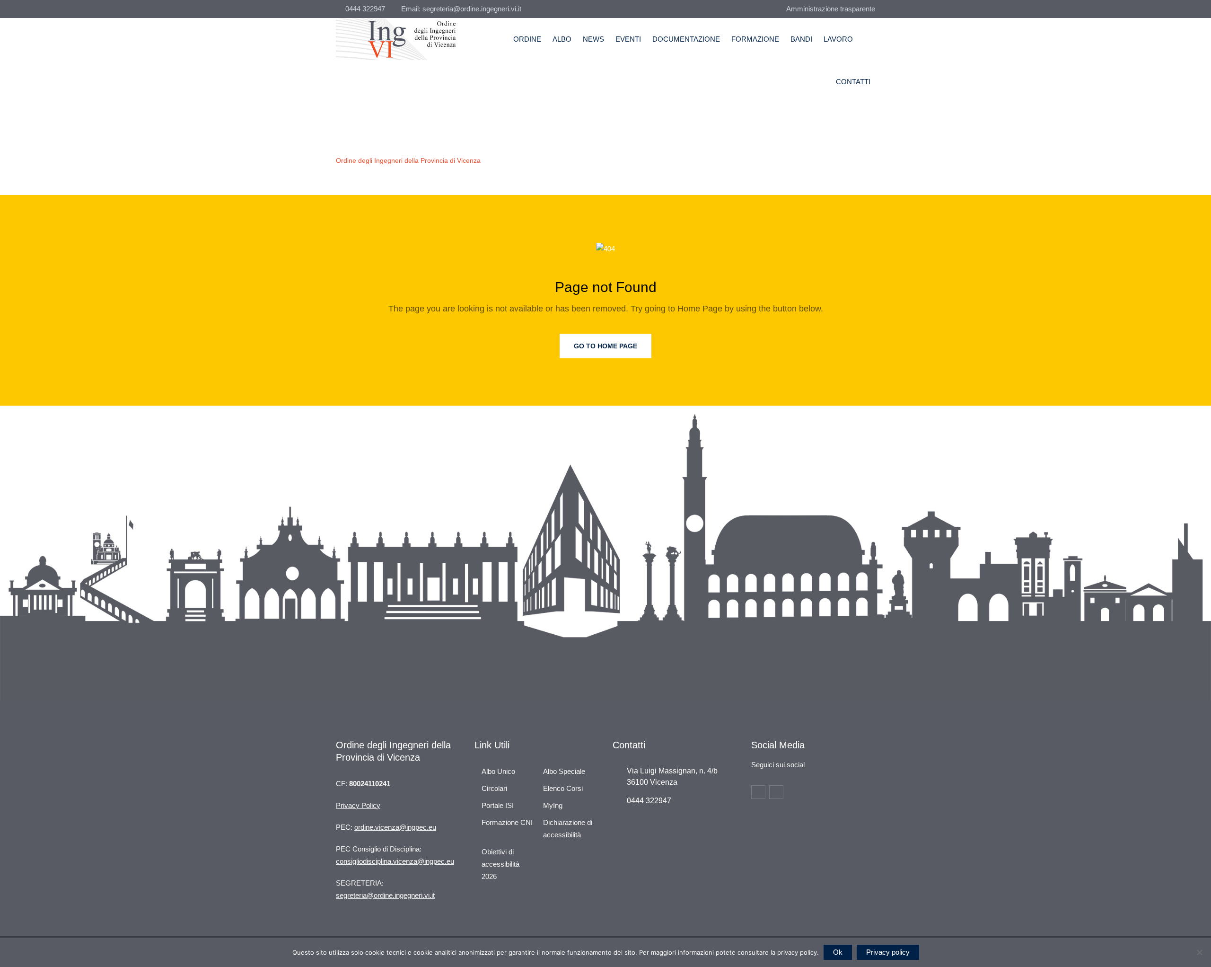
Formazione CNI (507, 822)
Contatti (853, 82)
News (593, 39)
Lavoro (838, 39)
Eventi (628, 39)
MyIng (552, 805)
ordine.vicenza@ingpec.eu (395, 827)
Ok (837, 952)
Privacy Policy (358, 805)
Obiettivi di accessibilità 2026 (500, 864)
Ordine (527, 39)
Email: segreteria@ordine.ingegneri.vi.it (461, 9)
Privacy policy (888, 952)
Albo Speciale (564, 771)
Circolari (494, 788)
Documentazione (686, 39)
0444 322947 (365, 9)
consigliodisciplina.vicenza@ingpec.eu (395, 861)
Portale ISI (498, 805)
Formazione (755, 39)
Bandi (801, 39)
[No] (1199, 952)
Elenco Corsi (563, 788)
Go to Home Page (605, 346)
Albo (562, 39)
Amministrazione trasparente (830, 9)
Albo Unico (498, 771)
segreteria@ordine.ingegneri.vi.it (385, 895)
